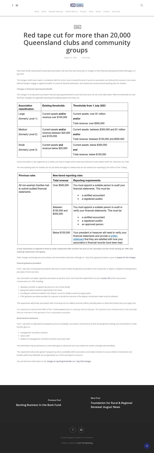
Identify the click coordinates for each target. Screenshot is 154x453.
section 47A (105, 278)
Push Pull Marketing (85, 443)
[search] (141, 5)
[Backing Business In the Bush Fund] (38, 403)
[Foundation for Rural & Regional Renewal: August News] (115, 403)
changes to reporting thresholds (59, 361)
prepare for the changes (126, 257)
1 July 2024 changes (83, 361)
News (77, 27)
